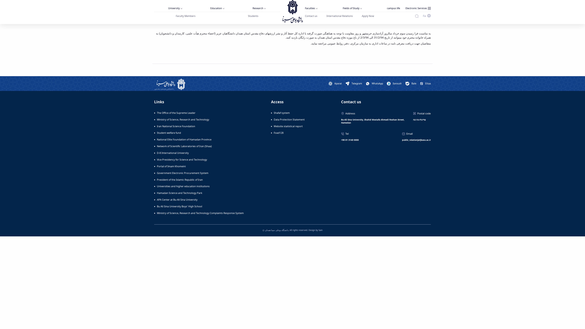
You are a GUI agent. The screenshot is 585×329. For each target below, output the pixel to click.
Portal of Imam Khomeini (171, 166)
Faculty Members (185, 16)
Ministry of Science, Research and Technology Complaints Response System (200, 213)
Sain (321, 230)
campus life (393, 8)
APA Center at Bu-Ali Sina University (177, 199)
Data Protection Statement (289, 119)
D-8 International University (173, 153)
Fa (424, 16)
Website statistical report (288, 126)
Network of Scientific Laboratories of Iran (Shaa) (184, 146)
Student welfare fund (169, 132)
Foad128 (279, 132)
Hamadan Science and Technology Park (179, 193)
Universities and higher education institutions (183, 186)
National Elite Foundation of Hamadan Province (184, 139)
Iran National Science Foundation (176, 126)
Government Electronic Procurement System (182, 173)
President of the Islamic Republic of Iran (180, 179)
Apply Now (368, 16)
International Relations (339, 16)
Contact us (311, 16)
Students (253, 16)
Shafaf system (282, 113)
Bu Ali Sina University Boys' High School (179, 206)
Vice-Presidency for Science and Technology (182, 159)
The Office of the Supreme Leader (176, 113)
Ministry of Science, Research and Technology (183, 119)
